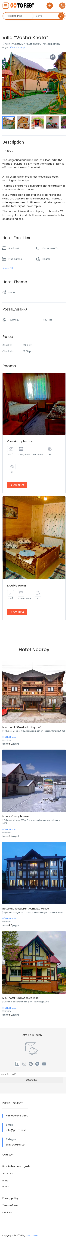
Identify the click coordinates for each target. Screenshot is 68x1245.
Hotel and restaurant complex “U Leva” (26, 908)
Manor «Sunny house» (15, 816)
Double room (16, 585)
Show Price (17, 485)
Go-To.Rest (32, 1235)
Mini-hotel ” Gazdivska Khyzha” (21, 727)
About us (7, 1173)
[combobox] (18, 15)
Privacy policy (10, 1198)
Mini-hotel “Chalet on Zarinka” (21, 998)
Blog (5, 1180)
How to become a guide (16, 1166)
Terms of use (10, 1205)
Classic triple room (20, 441)
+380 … (9, 151)
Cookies (7, 1212)
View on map (17, 47)
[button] (61, 107)
